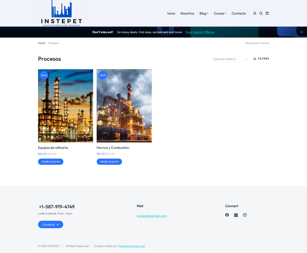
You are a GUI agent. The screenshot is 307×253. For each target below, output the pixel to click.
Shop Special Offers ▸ (200, 32)
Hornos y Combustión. (113, 147)
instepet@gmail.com (152, 216)
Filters (263, 58)
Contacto (49, 224)
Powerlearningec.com (132, 246)
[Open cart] (267, 13)
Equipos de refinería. (53, 147)
